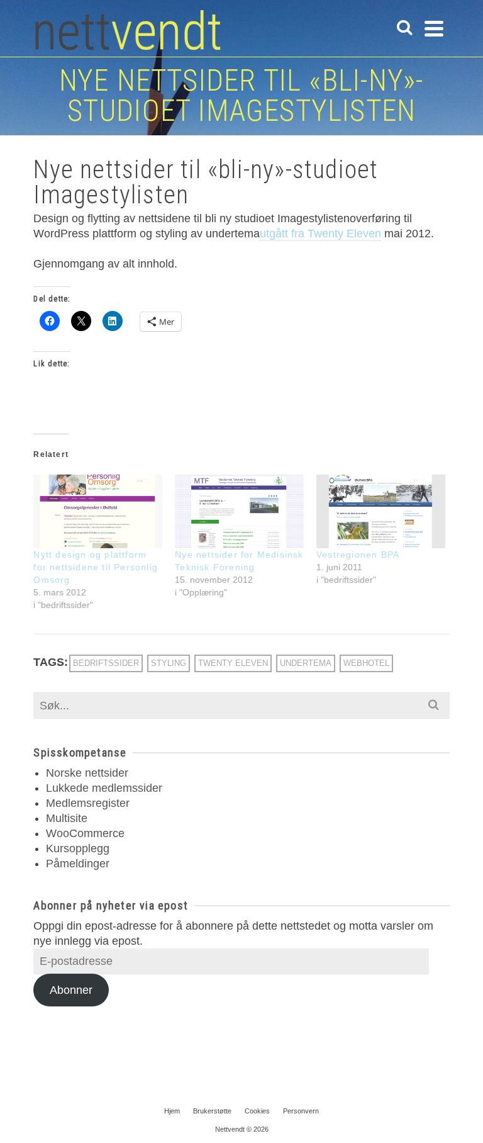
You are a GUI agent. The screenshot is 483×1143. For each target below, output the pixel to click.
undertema (305, 663)
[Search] (404, 28)
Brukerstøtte (212, 1111)
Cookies (257, 1111)
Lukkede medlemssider (104, 788)
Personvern (301, 1111)
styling (168, 663)
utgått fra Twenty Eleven (320, 233)
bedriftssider (106, 663)
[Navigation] (434, 28)
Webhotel (366, 663)
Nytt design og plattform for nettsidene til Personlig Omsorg (95, 567)
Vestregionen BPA (357, 554)
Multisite (66, 818)
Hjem (172, 1111)
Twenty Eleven (233, 663)
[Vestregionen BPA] (380, 511)
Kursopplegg (77, 848)
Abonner (71, 990)
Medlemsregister (88, 803)
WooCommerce (85, 833)
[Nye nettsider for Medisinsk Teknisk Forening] (239, 511)
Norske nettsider (87, 773)
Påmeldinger (77, 863)
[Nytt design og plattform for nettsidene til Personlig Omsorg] (97, 511)
